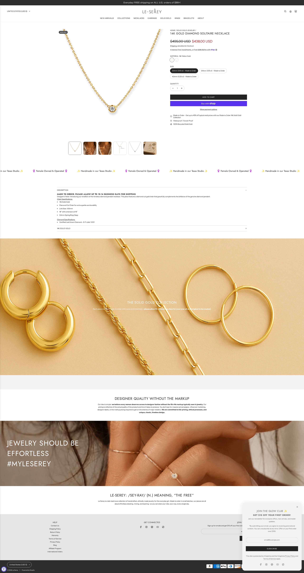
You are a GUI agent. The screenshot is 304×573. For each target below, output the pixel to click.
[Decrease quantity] (173, 88)
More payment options (208, 109)
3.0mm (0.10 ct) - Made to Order (184, 71)
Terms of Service (269, 559)
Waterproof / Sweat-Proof (183, 121)
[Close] (297, 507)
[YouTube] (157, 527)
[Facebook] (140, 527)
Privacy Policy (290, 556)
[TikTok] (163, 527)
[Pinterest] (152, 527)
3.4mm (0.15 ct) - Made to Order (213, 71)
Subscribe (272, 549)
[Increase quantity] (181, 88)
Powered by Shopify (28, 570)
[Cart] (295, 11)
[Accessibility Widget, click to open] (4, 569)
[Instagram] (146, 527)
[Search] (285, 11)
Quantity (174, 84)
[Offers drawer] (290, 11)
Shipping (173, 46)
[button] (59, 84)
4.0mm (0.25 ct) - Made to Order (184, 76)
